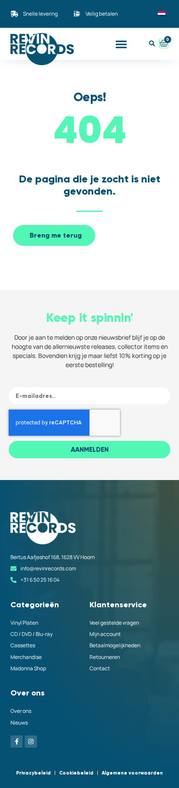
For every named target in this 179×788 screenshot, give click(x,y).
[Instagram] (31, 741)
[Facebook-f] (16, 741)
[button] (121, 44)
